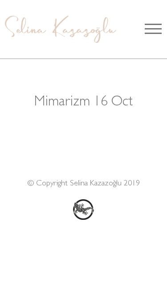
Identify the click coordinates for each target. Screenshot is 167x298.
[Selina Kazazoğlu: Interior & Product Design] (60, 29)
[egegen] (83, 209)
